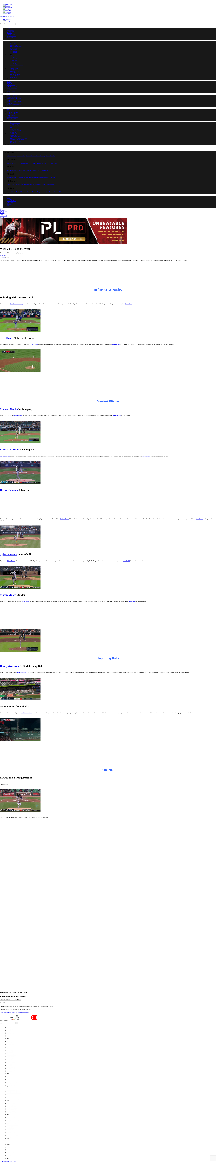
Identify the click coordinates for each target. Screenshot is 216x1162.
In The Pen (10, 1126)
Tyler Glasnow (8, 554)
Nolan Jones (128, 304)
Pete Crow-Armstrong (16, 304)
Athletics (9, 170)
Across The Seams (12, 1103)
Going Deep (10, 1036)
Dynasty (2, 210)
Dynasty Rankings (12, 1082)
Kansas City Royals (42, 163)
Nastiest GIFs (3, 211)
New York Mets (27, 177)
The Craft (9, 1122)
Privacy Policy (4, 1012)
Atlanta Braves (11, 177)
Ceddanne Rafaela (26, 713)
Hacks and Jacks (11, 1123)
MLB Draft (10, 1094)
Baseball (2, 257)
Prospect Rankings (12, 1080)
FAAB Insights (11, 1062)
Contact (19, 1012)
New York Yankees (31, 156)
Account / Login (11, 1161)
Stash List (9, 1097)
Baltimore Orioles (11, 156)
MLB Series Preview (12, 1106)
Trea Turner (7, 337)
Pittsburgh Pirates (39, 184)
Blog (23, 1012)
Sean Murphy (116, 344)
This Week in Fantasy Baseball (15, 1132)
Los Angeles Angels (25, 170)
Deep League (10, 1056)
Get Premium (6, 19)
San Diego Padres (46, 192)
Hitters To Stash (11, 1085)
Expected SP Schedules (13, 1061)
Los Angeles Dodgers (35, 192)
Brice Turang (146, 456)
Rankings (5, 1074)
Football (9, 1147)
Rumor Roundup (11, 1109)
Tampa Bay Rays (40, 156)
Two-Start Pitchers (12, 1065)
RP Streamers (10, 1050)
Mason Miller (8, 594)
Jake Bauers (199, 519)
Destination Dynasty (12, 1125)
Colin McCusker (4, 256)
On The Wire (10, 1128)
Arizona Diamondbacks (13, 192)
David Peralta (117, 415)
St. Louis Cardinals (49, 184)
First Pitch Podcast (12, 1117)
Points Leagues (11, 1058)
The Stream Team (11, 1068)
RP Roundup (10, 1049)
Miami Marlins (19, 177)
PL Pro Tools (6, 1140)
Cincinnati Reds (19, 184)
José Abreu (131, 601)
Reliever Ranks (11, 1033)
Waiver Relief (10, 1071)
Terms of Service (12, 1012)
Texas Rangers (44, 170)
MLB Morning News (12, 1044)
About (8, 1157)
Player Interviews (11, 1035)
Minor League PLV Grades (14, 1093)
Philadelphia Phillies (37, 177)
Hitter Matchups (11, 1067)
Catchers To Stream (12, 1070)
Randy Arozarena (10, 665)
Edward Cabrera (10, 449)
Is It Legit (9, 1053)
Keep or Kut (10, 1129)
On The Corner (11, 1119)
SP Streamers (10, 1030)
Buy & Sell (10, 1052)
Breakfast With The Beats (13, 1134)
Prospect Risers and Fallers (14, 1096)
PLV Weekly (10, 1059)
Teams (5, 1143)
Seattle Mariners (35, 170)
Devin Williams (9, 489)
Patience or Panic (11, 1055)
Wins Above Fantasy (12, 1131)
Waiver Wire (10, 1042)
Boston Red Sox (21, 156)
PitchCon (9, 1150)
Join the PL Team (11, 1152)
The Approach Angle (12, 1135)
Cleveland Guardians (23, 163)
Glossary (27, 1012)
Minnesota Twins (52, 163)
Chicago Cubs (10, 184)
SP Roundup (10, 1029)
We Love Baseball (12, 1112)
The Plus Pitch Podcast (13, 1120)
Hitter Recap (10, 1041)
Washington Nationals (49, 177)
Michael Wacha (9, 409)
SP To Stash (10, 1084)
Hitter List (9, 1032)
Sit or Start (9, 1064)
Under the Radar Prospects (14, 1099)
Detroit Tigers (32, 163)
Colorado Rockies (24, 192)
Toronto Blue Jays (50, 156)
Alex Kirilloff (126, 561)
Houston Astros (16, 170)
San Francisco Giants (57, 192)
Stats (4, 1141)
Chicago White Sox (12, 163)
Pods (4, 1115)
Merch (8, 1149)
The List (2, 213)
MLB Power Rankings (13, 1108)
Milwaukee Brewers (29, 184)
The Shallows (10, 1137)
